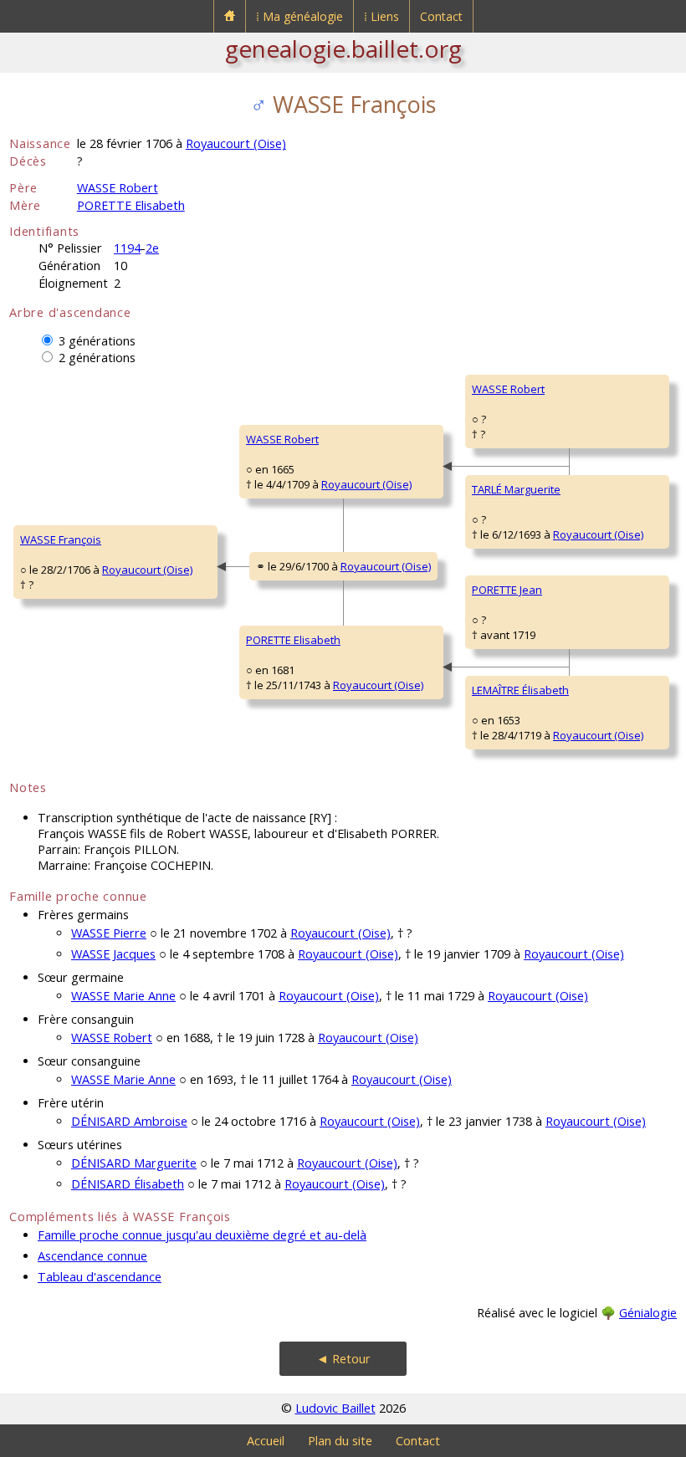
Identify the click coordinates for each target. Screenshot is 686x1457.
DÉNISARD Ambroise (129, 1121)
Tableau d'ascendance (99, 1277)
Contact (441, 16)
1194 (127, 248)
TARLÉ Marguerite (516, 489)
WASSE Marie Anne (123, 996)
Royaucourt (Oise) (236, 143)
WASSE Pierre (108, 933)
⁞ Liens (381, 16)
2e (152, 248)
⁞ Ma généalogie (299, 16)
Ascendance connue (92, 1256)
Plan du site (340, 1441)
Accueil (265, 1441)
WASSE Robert (117, 188)
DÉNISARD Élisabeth (127, 1184)
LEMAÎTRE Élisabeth (520, 690)
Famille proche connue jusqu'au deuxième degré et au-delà (202, 1235)
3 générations (97, 341)
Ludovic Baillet (335, 1408)
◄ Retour (343, 1359)
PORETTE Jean (507, 589)
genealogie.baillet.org (343, 48)
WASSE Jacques (113, 954)
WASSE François (60, 539)
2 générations (97, 358)
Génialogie (648, 1313)
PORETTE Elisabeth (131, 205)
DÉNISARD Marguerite (134, 1163)
